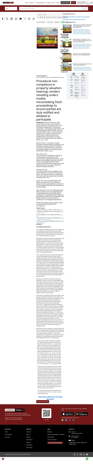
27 (39, 222)
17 (37, 219)
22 (47, 219)
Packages (49, 431)
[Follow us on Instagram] (70, 420)
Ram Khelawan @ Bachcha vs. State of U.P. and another (76, 16)
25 (51, 151)
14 (37, 216)
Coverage (48, 2)
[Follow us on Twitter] (73, 420)
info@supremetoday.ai (76, 433)
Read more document (42, 401)
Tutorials (28, 437)
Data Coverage (8, 434)
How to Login (29, 447)
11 (43, 213)
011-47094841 (74, 437)
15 (60, 218)
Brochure (28, 442)
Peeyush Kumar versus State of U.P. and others (74, 19)
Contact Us (28, 431)
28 (41, 222)
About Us (28, 434)
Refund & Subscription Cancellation (56, 434)
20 (43, 219)
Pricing (53, 2)
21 (45, 219)
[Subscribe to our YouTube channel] (87, 454)
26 (37, 222)
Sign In (73, 2)
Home (26, 2)
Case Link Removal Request (55, 442)
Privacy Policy (50, 437)
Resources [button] (31, 2)
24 (46, 140)
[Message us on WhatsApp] (84, 454)
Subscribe (7, 437)
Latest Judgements (40, 2)
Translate (88, 3)
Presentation (29, 445)
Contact (57, 2)
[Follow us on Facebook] (74, 454)
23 (49, 219)
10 (41, 213)
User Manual (29, 439)
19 (41, 219)
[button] (77, 85)
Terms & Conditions (52, 439)
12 (60, 214)
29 (43, 222)
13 (44, 140)
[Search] (85, 8)
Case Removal (64, 2)
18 (39, 219)
